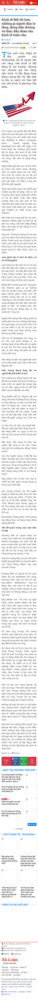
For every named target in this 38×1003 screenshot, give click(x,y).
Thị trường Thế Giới (20, 43)
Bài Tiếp (32, 761)
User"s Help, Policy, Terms (14, 986)
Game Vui (17, 954)
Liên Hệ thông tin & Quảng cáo (14, 948)
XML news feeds (10, 992)
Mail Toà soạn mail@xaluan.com (14, 950)
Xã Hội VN (14, 967)
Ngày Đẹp (32, 9)
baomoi (17, 753)
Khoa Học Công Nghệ (10, 972)
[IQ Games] (5, 9)
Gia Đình (16, 975)
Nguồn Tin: (6, 753)
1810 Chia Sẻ (15, 761)
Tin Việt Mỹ (7, 40)
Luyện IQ (10, 9)
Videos (21, 9)
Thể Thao (15, 970)
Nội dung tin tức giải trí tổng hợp (16, 981)
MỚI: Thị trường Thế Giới (19, 770)
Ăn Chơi (24, 972)
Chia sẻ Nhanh (23, 761)
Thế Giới (5, 967)
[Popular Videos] (16, 9)
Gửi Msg (32, 824)
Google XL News (25, 992)
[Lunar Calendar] (27, 9)
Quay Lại (6, 761)
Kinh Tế (5, 43)
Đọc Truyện (7, 975)
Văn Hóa (5, 970)
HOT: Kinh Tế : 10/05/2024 (19, 834)
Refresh (7, 994)
